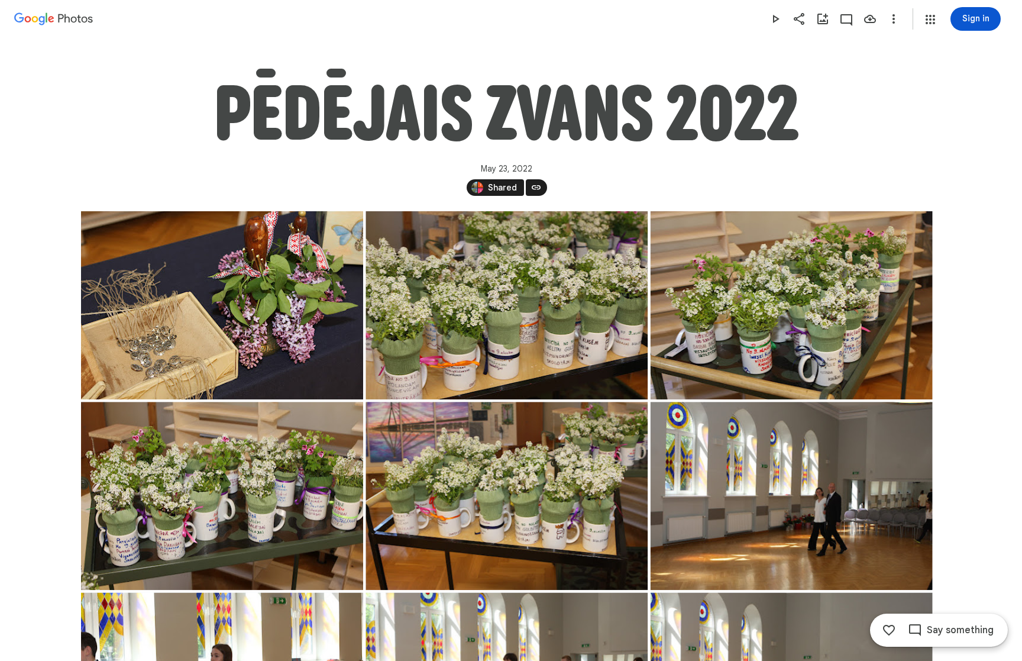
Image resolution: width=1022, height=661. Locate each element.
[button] (930, 19)
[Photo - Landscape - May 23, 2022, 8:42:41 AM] (791, 496)
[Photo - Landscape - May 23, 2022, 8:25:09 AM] (222, 496)
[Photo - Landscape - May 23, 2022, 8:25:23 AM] (507, 496)
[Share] (799, 19)
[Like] (889, 630)
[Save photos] (870, 19)
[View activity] (846, 19)
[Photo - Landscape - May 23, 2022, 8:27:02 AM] (222, 305)
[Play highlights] (775, 19)
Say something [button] (960, 630)
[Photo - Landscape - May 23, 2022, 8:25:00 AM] (507, 305)
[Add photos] (823, 19)
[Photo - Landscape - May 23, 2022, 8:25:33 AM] (791, 305)
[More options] (893, 19)
